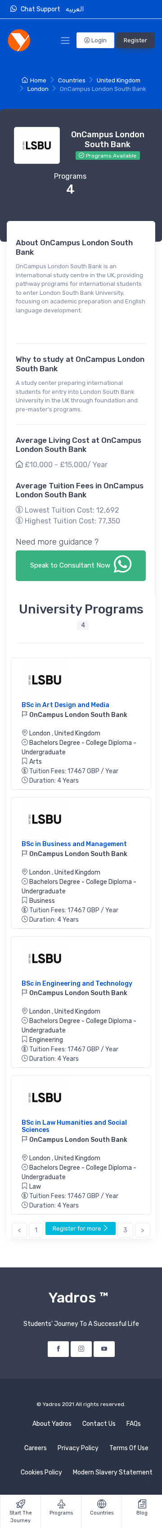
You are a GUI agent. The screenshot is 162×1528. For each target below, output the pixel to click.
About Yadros (52, 1424)
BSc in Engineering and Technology (77, 983)
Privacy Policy (78, 1448)
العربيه (75, 9)
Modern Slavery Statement (113, 1472)
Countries (72, 80)
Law (35, 1186)
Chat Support (41, 9)
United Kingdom (118, 80)
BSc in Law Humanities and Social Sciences (74, 1126)
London (38, 89)
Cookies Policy (41, 1472)
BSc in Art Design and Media (65, 705)
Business (42, 901)
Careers (35, 1448)
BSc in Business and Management (74, 844)
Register (135, 40)
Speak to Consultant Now (71, 565)
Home (38, 80)
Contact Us (99, 1424)
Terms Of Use (128, 1448)
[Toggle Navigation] (65, 40)
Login (98, 40)
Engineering (46, 1040)
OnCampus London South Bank (77, 715)
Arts (35, 762)
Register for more (78, 1228)
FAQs (133, 1424)
